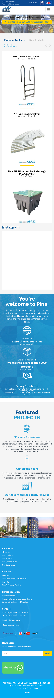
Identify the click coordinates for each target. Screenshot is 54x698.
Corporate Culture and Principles (15, 602)
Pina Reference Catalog (11, 585)
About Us (6, 552)
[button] (46, 45)
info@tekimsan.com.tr (11, 620)
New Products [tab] (36, 40)
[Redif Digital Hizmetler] (27, 693)
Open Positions (8, 596)
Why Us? (5, 575)
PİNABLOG (33, 3)
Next (50, 527)
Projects (5, 582)
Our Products (7, 555)
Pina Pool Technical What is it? (14, 578)
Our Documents (8, 1)
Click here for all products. (10, 46)
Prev (3, 527)
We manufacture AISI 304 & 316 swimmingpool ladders (27, 22)
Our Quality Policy (9, 561)
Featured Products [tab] (14, 40)
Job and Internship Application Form (17, 599)
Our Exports (7, 558)
